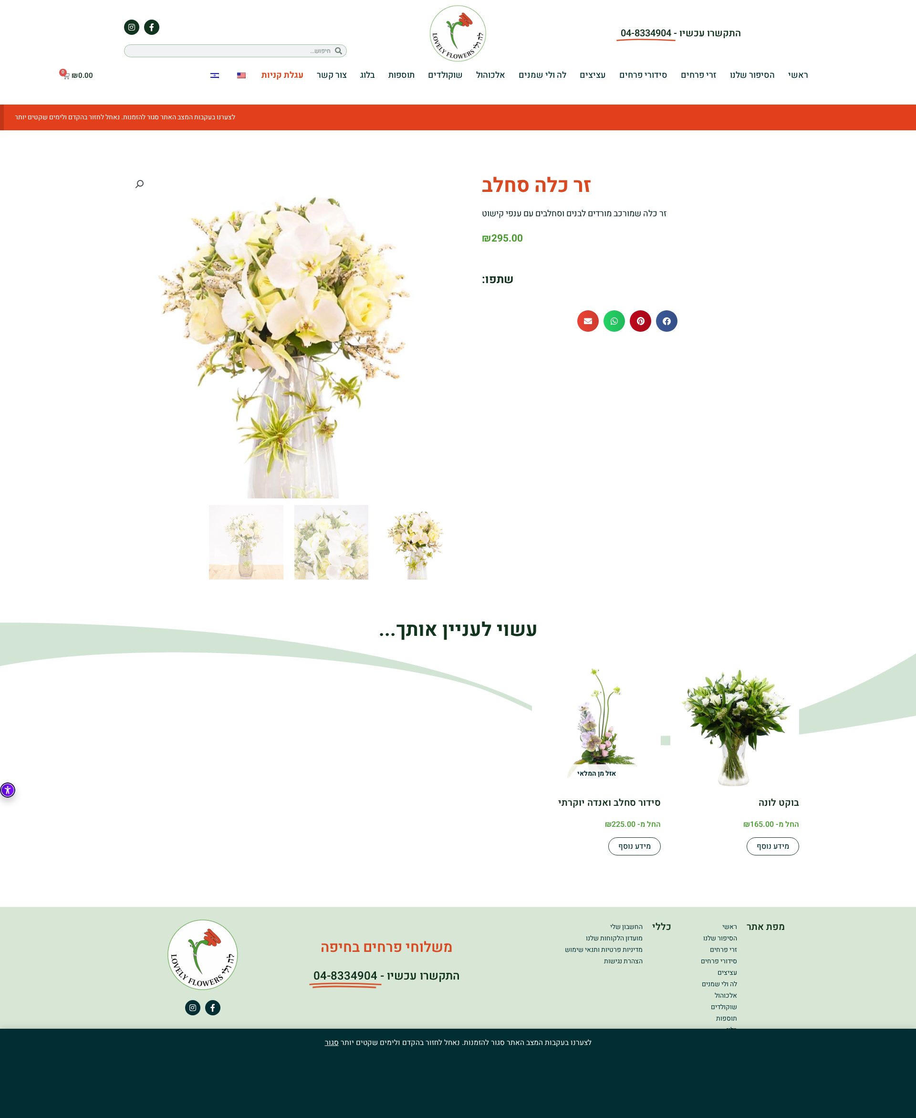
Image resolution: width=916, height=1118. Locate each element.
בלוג (367, 75)
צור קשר (332, 75)
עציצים (593, 75)
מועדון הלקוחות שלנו (614, 938)
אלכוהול (490, 75)
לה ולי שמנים (542, 75)
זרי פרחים (699, 75)
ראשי (798, 75)
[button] (666, 321)
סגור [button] (332, 1042)
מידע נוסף (773, 846)
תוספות (401, 75)
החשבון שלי (626, 927)
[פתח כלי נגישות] (7, 790)
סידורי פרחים (643, 75)
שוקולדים (445, 75)
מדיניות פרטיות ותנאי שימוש (604, 950)
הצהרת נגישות (623, 961)
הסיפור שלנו (752, 75)
